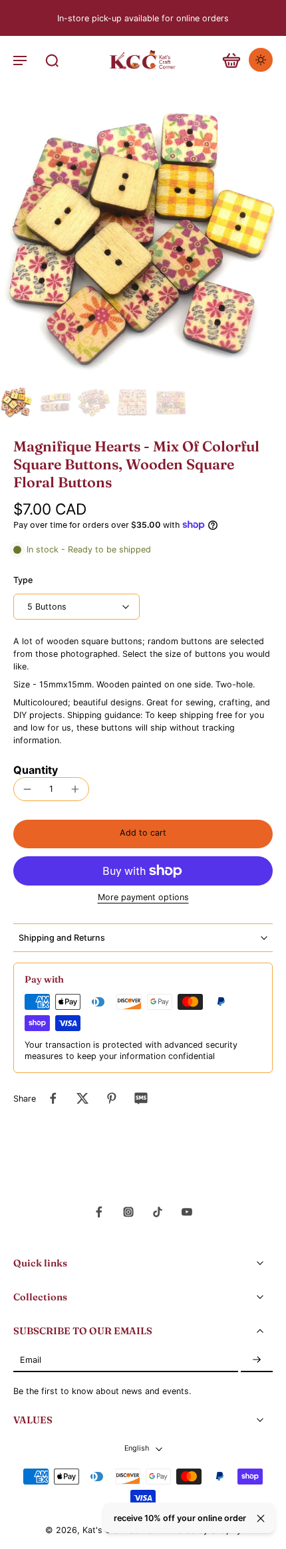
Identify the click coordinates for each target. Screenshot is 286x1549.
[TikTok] (157, 1212)
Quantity (35, 769)
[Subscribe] (257, 1360)
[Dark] (261, 60)
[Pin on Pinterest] (111, 1098)
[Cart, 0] (231, 60)
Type (23, 580)
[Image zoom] (143, 237)
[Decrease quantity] (27, 789)
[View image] (16, 402)
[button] (20, 59)
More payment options (143, 898)
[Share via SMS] (141, 1098)
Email (30, 1360)
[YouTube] (187, 1212)
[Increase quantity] (75, 789)
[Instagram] (128, 1212)
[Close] (260, 1518)
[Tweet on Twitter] (82, 1098)
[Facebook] (99, 1212)
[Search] (52, 60)
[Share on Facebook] (53, 1098)
